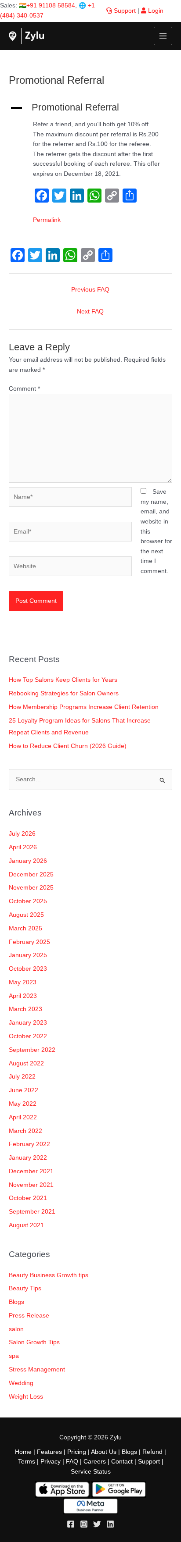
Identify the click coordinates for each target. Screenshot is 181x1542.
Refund (152, 1452)
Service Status (91, 1471)
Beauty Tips (25, 1288)
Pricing (76, 1452)
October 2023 (28, 968)
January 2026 (28, 861)
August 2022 (26, 1063)
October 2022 (28, 1036)
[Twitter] (97, 1524)
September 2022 (32, 1050)
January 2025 (28, 955)
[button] (90, 107)
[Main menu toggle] (163, 36)
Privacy (50, 1461)
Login (154, 10)
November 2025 (31, 887)
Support (124, 10)
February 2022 (29, 1144)
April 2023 (23, 996)
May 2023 (22, 982)
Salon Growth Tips (34, 1342)
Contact (122, 1461)
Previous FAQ (90, 289)
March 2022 (25, 1131)
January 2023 (28, 1022)
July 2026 (22, 833)
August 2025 (26, 915)
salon (16, 1329)
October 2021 (28, 1198)
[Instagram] (84, 1524)
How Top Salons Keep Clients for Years (63, 680)
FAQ (72, 1461)
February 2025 (29, 942)
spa (14, 1356)
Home (23, 1452)
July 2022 (22, 1076)
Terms (26, 1461)
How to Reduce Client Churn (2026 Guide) (68, 746)
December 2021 (31, 1171)
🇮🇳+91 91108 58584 (47, 5)
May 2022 (22, 1103)
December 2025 (31, 874)
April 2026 (23, 847)
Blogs (16, 1302)
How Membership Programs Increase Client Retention (84, 707)
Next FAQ (90, 311)
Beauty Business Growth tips (48, 1275)
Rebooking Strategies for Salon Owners (64, 693)
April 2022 (23, 1117)
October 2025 (28, 901)
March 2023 (25, 1009)
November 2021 (31, 1185)
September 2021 (32, 1211)
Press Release (29, 1315)
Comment (24, 388)
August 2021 (26, 1225)
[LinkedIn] (110, 1524)
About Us (103, 1452)
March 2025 (25, 928)
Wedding (21, 1383)
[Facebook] (71, 1524)
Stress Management (37, 1369)
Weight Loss (26, 1396)
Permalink (47, 220)
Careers (94, 1461)
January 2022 (28, 1157)
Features (49, 1452)
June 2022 (23, 1090)
